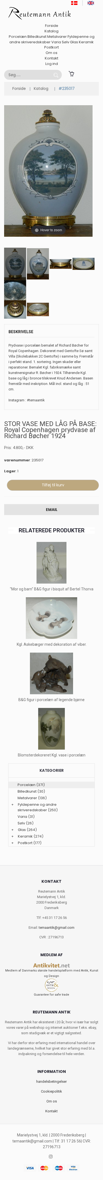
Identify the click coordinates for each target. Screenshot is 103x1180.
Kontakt (51, 58)
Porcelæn (18, 36)
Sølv (65, 42)
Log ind (51, 63)
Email (51, 509)
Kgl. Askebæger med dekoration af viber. (52, 644)
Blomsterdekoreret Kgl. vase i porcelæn (51, 755)
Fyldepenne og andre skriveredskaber (37, 807)
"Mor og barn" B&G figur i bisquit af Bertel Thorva (51, 589)
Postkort (51, 47)
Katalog (51, 31)
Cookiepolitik (51, 1091)
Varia (56, 42)
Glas (74, 42)
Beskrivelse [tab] (21, 332)
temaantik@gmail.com (56, 927)
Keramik (86, 42)
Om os (51, 52)
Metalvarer (57, 36)
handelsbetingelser (51, 1081)
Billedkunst (36, 36)
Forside (51, 25)
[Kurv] (71, 73)
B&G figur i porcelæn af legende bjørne (51, 700)
